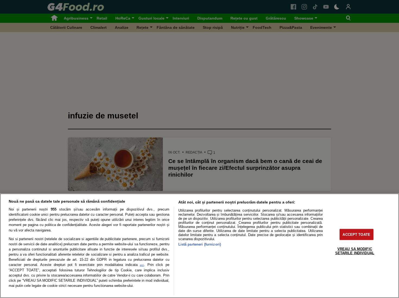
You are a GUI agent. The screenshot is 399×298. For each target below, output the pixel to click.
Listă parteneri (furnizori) (199, 244)
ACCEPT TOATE (356, 234)
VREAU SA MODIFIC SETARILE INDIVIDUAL (354, 251)
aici (142, 265)
